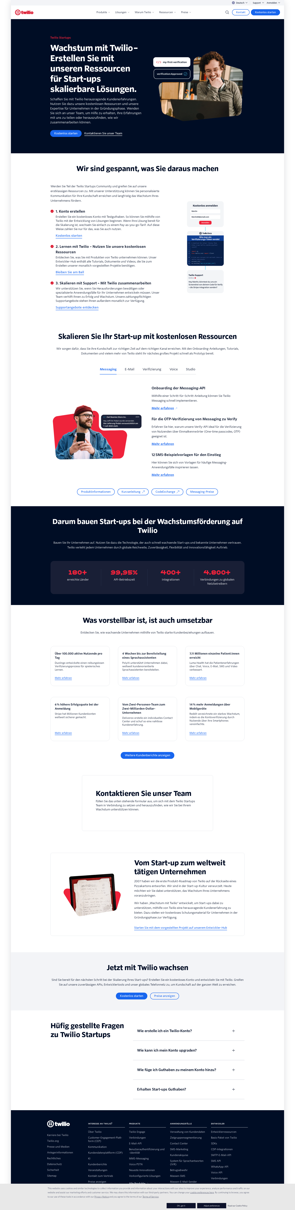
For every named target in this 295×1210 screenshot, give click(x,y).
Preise (184, 12)
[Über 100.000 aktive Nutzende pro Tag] (80, 666)
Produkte (101, 12)
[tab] (108, 370)
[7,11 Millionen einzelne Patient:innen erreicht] (214, 666)
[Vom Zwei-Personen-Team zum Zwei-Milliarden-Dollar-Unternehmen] (147, 719)
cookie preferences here (202, 1192)
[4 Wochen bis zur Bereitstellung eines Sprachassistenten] (147, 666)
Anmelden (272, 3)
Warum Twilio (143, 12)
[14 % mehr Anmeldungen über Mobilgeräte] (214, 719)
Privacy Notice (101, 1196)
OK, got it (181, 1206)
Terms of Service (150, 1196)
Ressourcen (166, 12)
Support (257, 3)
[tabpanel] (147, 440)
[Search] (227, 12)
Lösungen (121, 12)
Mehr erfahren (163, 408)
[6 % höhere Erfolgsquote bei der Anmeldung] (80, 719)
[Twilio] (24, 12)
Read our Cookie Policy (237, 1206)
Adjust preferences (212, 1206)
